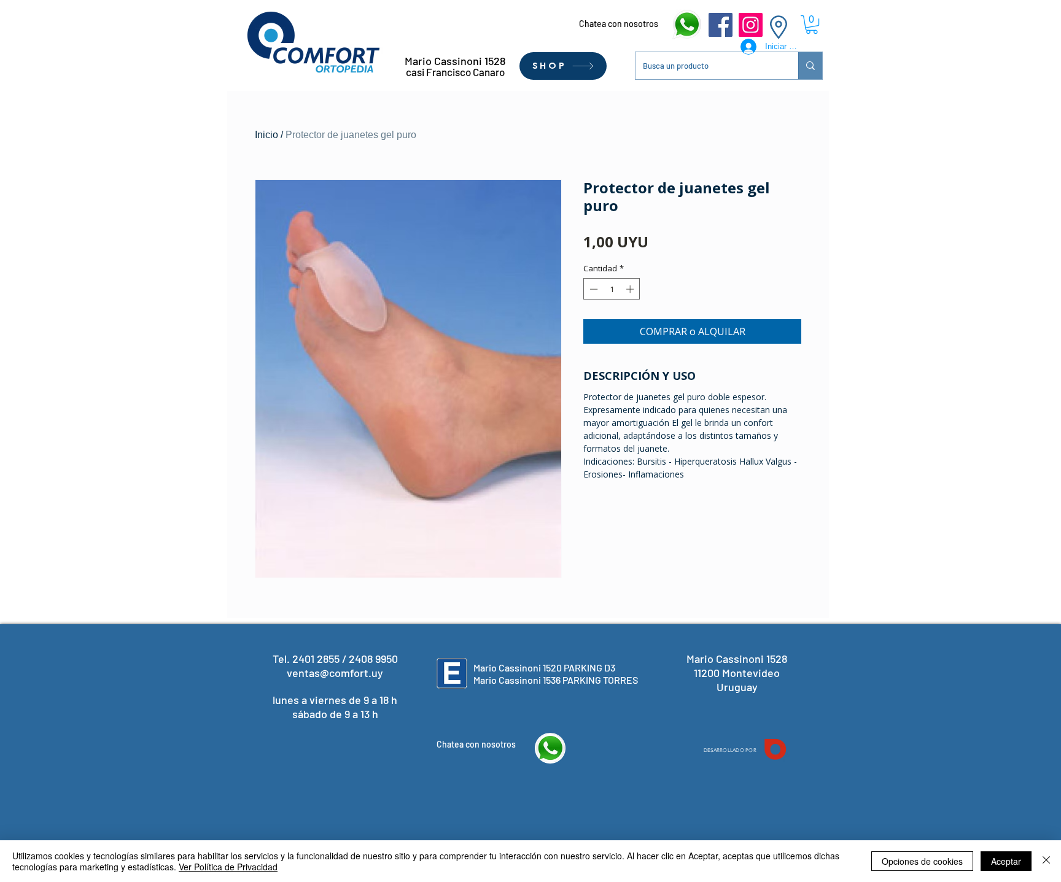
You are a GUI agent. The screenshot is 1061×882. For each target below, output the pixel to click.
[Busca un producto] (810, 65)
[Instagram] (751, 25)
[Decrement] (592, 289)
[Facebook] (721, 25)
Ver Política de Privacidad (228, 867)
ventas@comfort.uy (335, 672)
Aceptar (1006, 861)
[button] (812, 24)
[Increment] (631, 289)
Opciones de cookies (922, 861)
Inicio (266, 135)
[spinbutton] (612, 289)
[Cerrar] (1046, 861)
